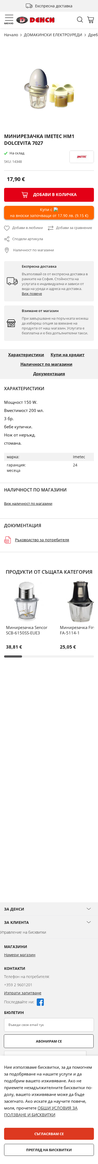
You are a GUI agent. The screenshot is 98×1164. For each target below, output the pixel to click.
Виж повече (32, 293)
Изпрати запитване (22, 992)
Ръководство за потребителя (42, 539)
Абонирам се (49, 1041)
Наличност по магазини (33, 250)
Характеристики (26, 354)
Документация (49, 373)
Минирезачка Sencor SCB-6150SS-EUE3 (26, 630)
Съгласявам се (49, 1133)
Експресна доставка (53, 5)
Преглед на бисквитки (49, 1149)
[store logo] (35, 20)
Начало (11, 34)
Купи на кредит (67, 354)
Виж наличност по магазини (28, 503)
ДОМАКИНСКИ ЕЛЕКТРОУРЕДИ (53, 34)
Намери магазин (19, 954)
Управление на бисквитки (23, 932)
